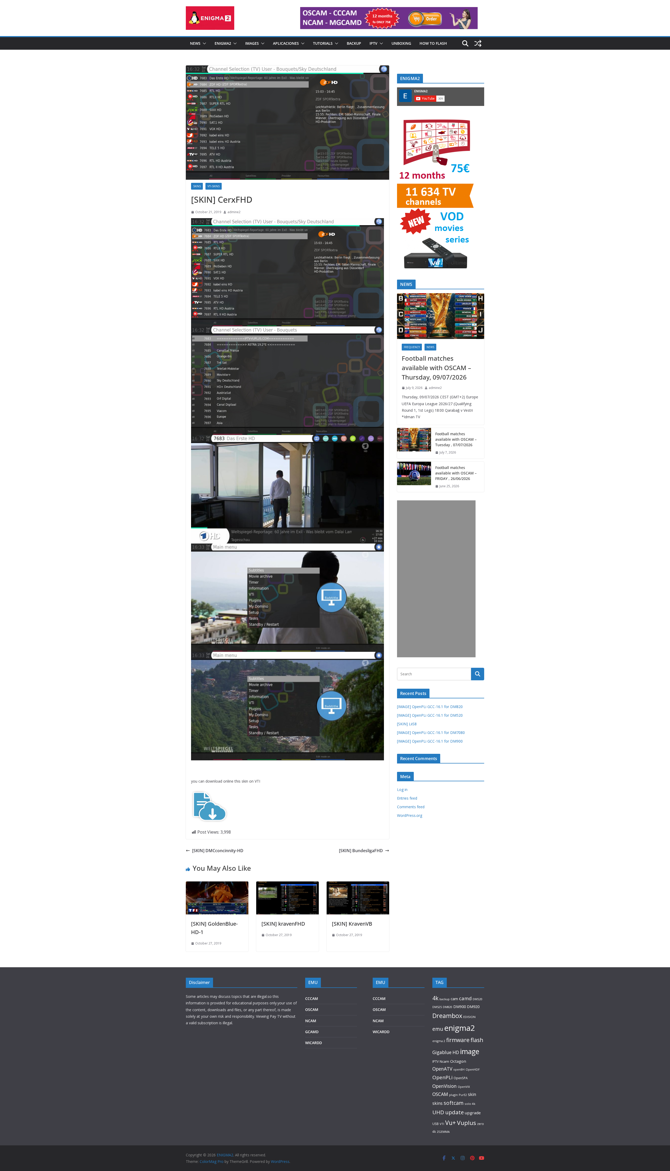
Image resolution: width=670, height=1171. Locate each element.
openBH (459, 1069)
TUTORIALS (323, 43)
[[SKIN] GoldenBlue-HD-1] (217, 885)
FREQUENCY (412, 347)
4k (435, 998)
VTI (442, 1124)
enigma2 (459, 1028)
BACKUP (354, 43)
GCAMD (312, 1031)
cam (454, 998)
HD (456, 1052)
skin (472, 1094)
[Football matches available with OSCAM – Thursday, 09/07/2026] (440, 316)
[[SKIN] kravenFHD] (287, 885)
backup (444, 999)
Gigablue (441, 1052)
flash (477, 1040)
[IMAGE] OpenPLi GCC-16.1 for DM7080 (431, 732)
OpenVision (444, 1086)
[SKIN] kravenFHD (283, 923)
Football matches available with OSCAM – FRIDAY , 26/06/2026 (456, 473)
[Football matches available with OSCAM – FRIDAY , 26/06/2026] (414, 477)
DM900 (459, 1006)
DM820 (447, 1007)
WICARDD (313, 1042)
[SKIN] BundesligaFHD (361, 850)
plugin (453, 1095)
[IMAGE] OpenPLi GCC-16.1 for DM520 (430, 715)
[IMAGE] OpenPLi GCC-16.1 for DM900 (430, 741)
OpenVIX (464, 1087)
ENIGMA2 (223, 43)
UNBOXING (401, 43)
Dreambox (447, 1015)
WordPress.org (409, 815)
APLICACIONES (286, 43)
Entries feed (407, 798)
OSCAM (311, 1009)
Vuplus (466, 1123)
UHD (438, 1112)
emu (437, 1028)
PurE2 (463, 1095)
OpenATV (442, 1069)
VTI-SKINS (214, 186)
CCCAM (311, 998)
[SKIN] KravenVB (352, 923)
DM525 (437, 1007)
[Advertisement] (436, 578)
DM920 (473, 1006)
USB (435, 1124)
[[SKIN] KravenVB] (358, 885)
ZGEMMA (443, 1132)
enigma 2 (438, 1041)
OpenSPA (461, 1078)
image (469, 1051)
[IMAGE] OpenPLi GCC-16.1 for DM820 (430, 706)
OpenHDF (473, 1069)
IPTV (373, 43)
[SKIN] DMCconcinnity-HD (217, 850)
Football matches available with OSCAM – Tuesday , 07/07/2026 (456, 439)
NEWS (195, 43)
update (454, 1112)
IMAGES (252, 43)
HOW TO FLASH (433, 43)
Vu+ (450, 1122)
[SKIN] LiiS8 (407, 723)
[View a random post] (478, 43)
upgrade (473, 1112)
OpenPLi (442, 1077)
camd (465, 998)
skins (437, 1103)
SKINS (197, 186)
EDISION (469, 1017)
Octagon (458, 1061)
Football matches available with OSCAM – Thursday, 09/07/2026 (436, 367)
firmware (458, 1040)
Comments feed (411, 806)
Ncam (444, 1061)
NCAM (310, 1020)
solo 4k (470, 1104)
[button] (203, 43)
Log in (402, 789)
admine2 (234, 212)
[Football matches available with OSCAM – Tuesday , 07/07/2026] (414, 443)
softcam (454, 1102)
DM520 (477, 999)
